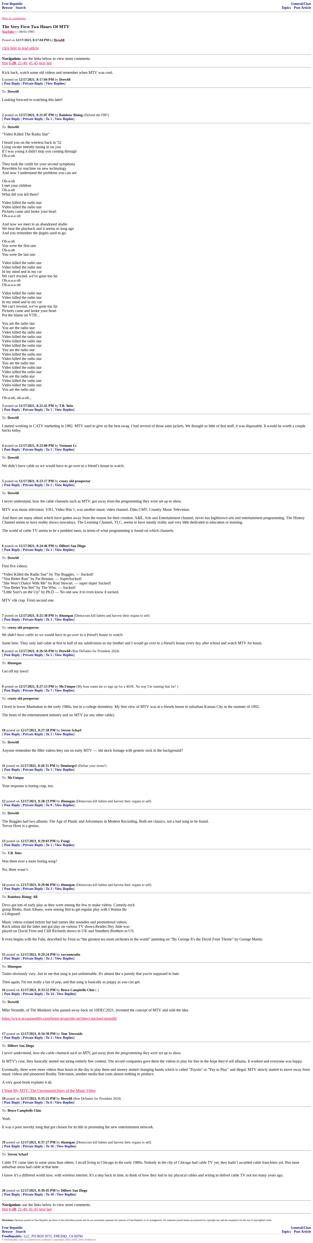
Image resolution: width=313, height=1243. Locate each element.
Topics (286, 8)
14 (3, 885)
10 (3, 730)
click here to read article (20, 48)
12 (3, 801)
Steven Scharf (71, 730)
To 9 (49, 805)
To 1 (49, 119)
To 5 (49, 655)
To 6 (49, 1102)
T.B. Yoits (66, 406)
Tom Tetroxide (71, 1034)
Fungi (65, 841)
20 (3, 1190)
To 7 (49, 690)
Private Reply (33, 83)
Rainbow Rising (71, 115)
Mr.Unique (67, 686)
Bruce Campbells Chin (77, 990)
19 (3, 1142)
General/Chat (301, 4)
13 (3, 841)
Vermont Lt (68, 446)
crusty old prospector (74, 481)
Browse (7, 8)
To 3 (49, 889)
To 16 (50, 1146)
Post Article (302, 8)
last (49, 63)
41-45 (33, 63)
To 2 (49, 958)
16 (3, 990)
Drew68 (64, 79)
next (42, 63)
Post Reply (12, 83)
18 (3, 1098)
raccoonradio (70, 954)
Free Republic (12, 4)
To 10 (50, 1194)
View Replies (55, 83)
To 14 (50, 994)
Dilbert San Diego (72, 546)
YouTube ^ (9, 32)
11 (3, 766)
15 (3, 954)
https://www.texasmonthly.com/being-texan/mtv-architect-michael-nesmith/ (59, 1018)
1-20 (12, 63)
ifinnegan (66, 615)
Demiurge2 (69, 766)
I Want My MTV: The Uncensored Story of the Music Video (49, 1090)
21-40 (22, 63)
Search (21, 8)
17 (3, 1034)
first (5, 63)
